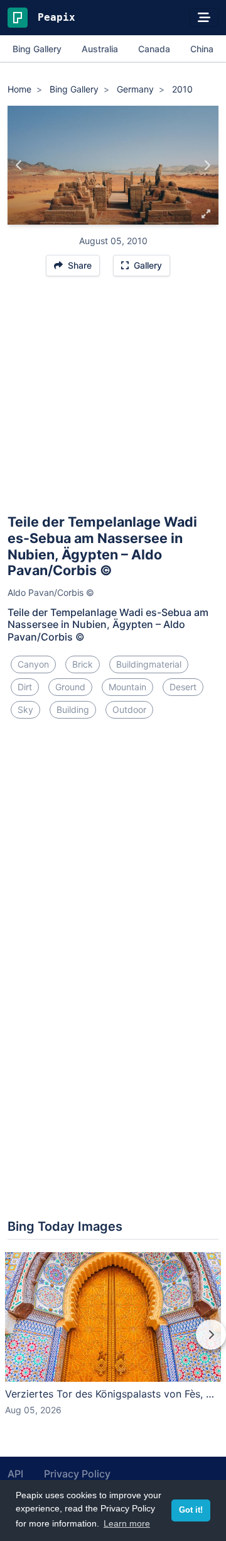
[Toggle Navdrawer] (204, 17)
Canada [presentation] (154, 48)
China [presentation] (201, 48)
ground (70, 686)
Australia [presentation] (100, 48)
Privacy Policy (77, 1473)
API (15, 1473)
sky (25, 709)
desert (183, 686)
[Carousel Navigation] (113, 1343)
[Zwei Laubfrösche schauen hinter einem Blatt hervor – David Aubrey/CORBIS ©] (206, 165)
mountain (127, 686)
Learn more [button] (127, 1523)
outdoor (129, 709)
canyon (33, 664)
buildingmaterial (148, 664)
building (72, 709)
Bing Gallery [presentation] (37, 48)
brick (82, 664)
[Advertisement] (113, 401)
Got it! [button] (191, 1510)
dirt (25, 686)
